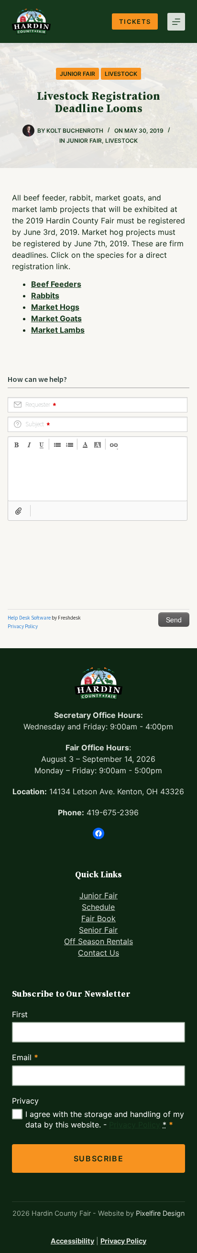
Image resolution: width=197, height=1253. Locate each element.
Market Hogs (55, 307)
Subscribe (98, 1158)
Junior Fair (77, 73)
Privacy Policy (134, 1124)
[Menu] (176, 22)
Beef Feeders (56, 284)
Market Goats (56, 318)
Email (25, 1057)
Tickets (135, 21)
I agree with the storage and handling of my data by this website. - (104, 1119)
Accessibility (72, 1241)
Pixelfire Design (160, 1213)
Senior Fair (98, 930)
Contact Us (98, 953)
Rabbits (45, 295)
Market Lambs (58, 330)
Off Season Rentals (98, 941)
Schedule (98, 907)
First (20, 1014)
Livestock (121, 73)
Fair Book (98, 918)
